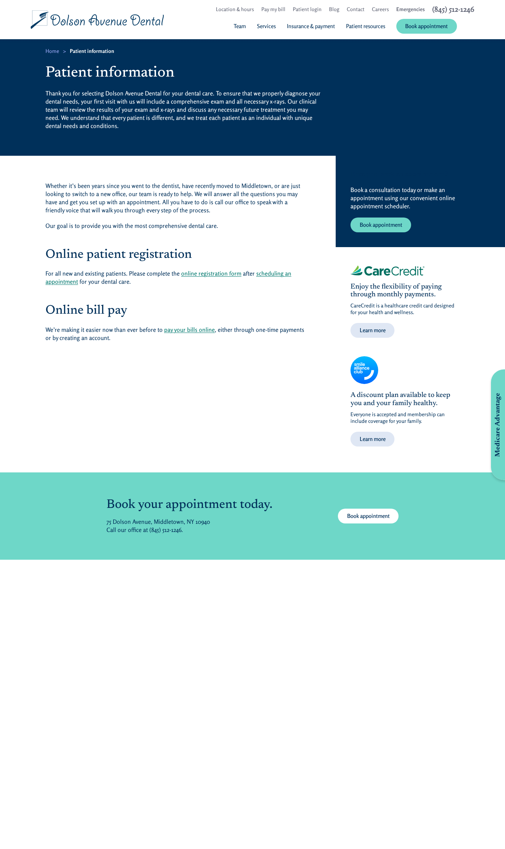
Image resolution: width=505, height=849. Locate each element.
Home (52, 51)
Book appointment (381, 224)
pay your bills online (189, 329)
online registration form (211, 273)
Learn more (373, 330)
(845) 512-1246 (165, 529)
